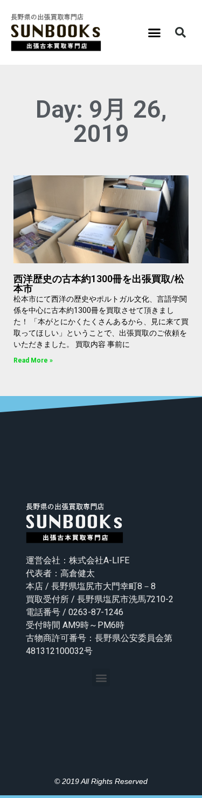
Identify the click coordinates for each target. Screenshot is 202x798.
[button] (154, 32)
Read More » (33, 360)
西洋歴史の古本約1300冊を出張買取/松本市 (98, 283)
